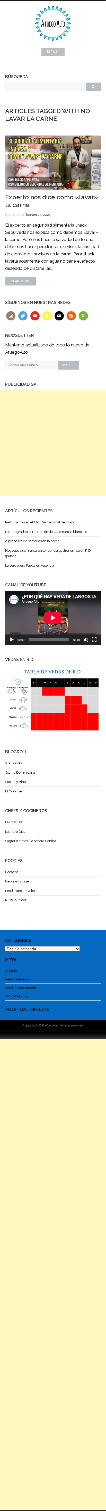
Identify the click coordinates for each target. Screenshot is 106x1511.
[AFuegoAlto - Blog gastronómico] (53, 44)
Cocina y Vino (15, 782)
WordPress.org (16, 996)
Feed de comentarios (21, 988)
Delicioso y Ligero (18, 881)
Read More (20, 281)
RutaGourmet (15, 900)
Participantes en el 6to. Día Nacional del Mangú (41, 522)
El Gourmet (14, 791)
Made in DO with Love (27, 1009)
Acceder (11, 971)
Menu (53, 52)
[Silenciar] (86, 639)
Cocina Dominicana (20, 772)
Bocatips (11, 872)
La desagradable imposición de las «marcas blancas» (46, 532)
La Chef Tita (14, 822)
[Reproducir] (11, 639)
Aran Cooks (13, 763)
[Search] (93, 87)
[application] (53, 618)
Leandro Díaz (15, 832)
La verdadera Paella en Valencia (29, 565)
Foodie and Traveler (20, 891)
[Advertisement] (53, 443)
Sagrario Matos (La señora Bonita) (30, 841)
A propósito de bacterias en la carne (32, 541)
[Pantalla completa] (94, 639)
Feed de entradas (18, 979)
